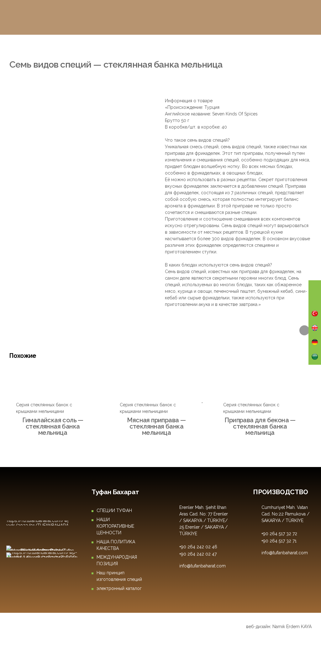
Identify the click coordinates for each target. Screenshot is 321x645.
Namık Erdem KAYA (292, 626)
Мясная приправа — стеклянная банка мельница (156, 426)
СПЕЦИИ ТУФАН (114, 510)
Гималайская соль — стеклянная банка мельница (52, 426)
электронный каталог (119, 588)
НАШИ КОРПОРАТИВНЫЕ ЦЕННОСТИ (115, 526)
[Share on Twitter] (304, 330)
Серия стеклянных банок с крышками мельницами (84, 53)
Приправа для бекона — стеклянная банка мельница (259, 426)
